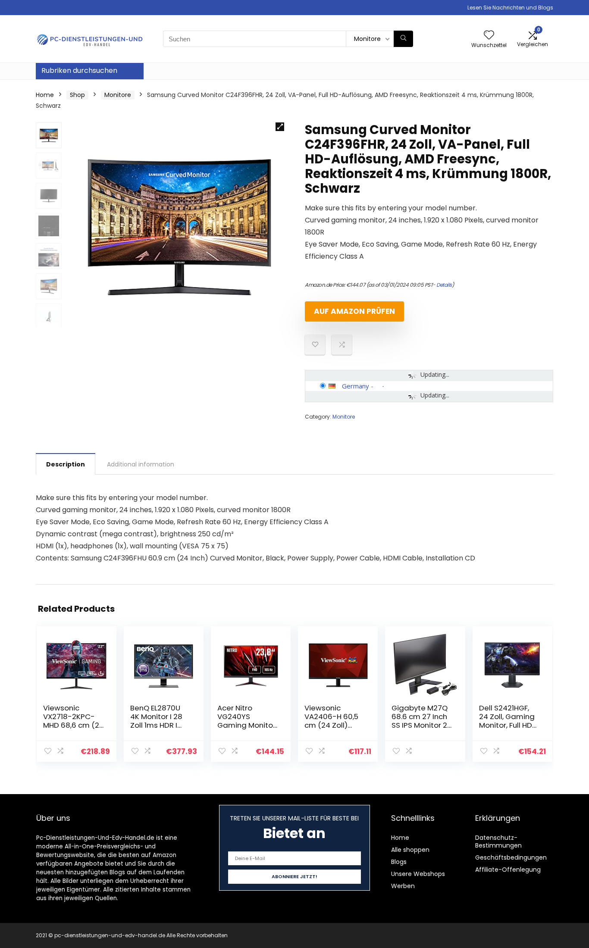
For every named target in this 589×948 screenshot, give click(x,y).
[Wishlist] (489, 35)
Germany (355, 386)
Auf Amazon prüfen (354, 311)
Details (444, 284)
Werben (403, 886)
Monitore (117, 95)
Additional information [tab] (140, 464)
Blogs (399, 861)
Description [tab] (65, 464)
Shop (77, 95)
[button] (280, 126)
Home (45, 95)
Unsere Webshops (418, 874)
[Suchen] (403, 39)
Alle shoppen (410, 849)
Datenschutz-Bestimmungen (498, 841)
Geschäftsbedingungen (511, 857)
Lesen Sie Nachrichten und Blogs (510, 7)
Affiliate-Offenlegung (508, 869)
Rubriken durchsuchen (79, 70)
